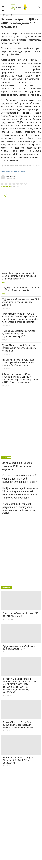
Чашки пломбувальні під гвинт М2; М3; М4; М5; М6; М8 (20, 614)
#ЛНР (8, 171)
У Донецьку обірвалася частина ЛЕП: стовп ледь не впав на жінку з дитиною (20, 302)
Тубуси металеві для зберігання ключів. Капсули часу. (19, 647)
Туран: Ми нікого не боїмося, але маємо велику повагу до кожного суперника (19, 348)
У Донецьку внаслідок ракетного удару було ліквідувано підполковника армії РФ (18, 334)
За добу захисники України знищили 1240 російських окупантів (17, 466)
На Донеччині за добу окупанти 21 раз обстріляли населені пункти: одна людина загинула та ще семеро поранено (20, 493)
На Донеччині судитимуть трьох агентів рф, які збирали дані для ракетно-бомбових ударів (18, 362)
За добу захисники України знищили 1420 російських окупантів (20, 289)
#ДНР (3, 171)
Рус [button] (39, 7)
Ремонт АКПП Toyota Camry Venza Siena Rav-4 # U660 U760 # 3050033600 (19, 760)
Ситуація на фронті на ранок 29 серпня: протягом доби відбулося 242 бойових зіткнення (19, 276)
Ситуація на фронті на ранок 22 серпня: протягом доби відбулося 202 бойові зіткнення (20, 478)
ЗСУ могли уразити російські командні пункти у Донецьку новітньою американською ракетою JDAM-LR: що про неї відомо (20, 378)
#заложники (21, 171)
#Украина (14, 171)
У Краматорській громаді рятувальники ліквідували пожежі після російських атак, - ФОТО (19, 508)
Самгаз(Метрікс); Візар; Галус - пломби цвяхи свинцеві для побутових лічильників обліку (18, 725)
